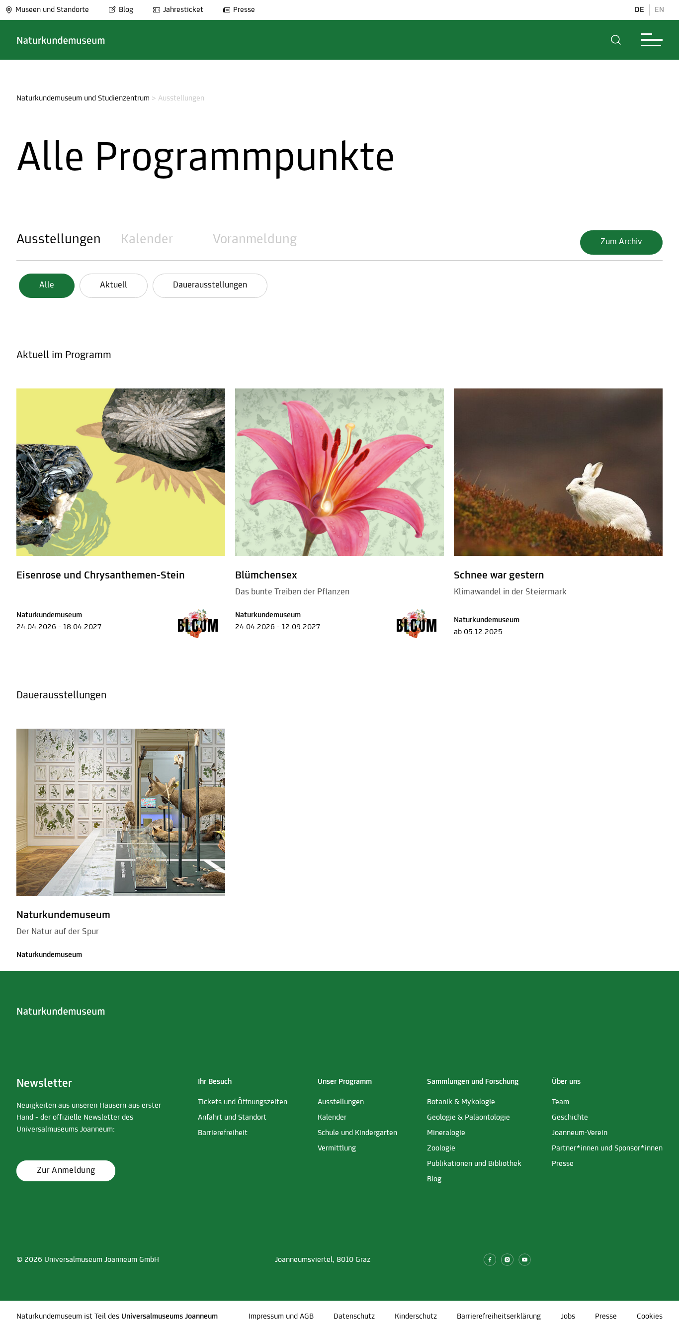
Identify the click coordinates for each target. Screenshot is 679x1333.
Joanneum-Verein (579, 1133)
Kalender (147, 240)
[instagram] (507, 1259)
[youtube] (524, 1259)
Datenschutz (354, 1317)
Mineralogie (446, 1133)
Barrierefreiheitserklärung (499, 1317)
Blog (126, 10)
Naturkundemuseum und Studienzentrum (83, 98)
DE (639, 10)
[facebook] (490, 1259)
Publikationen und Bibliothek (474, 1164)
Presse (244, 10)
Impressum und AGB (281, 1317)
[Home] (60, 40)
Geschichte (570, 1118)
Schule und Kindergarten (357, 1133)
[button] (616, 39)
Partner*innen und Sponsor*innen (607, 1148)
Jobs (568, 1317)
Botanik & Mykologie (461, 1102)
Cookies (650, 1317)
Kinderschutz (416, 1317)
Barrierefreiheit (223, 1133)
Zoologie (441, 1148)
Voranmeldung (255, 240)
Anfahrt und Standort (232, 1118)
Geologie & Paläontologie (468, 1118)
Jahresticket (183, 10)
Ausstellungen (58, 240)
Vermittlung (337, 1148)
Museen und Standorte (52, 10)
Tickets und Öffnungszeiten (242, 1102)
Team (560, 1102)
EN (659, 10)
